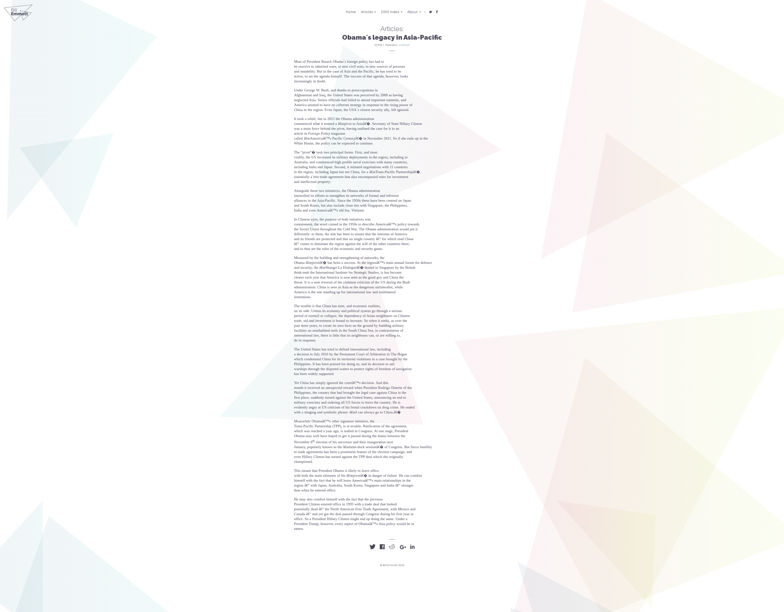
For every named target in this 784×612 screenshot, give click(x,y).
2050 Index (390, 12)
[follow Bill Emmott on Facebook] (437, 11)
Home (351, 12)
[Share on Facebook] (382, 546)
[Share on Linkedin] (412, 546)
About (412, 12)
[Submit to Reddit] (392, 546)
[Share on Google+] (402, 547)
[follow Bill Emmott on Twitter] (430, 11)
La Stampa (404, 45)
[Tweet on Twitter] (373, 546)
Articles (367, 12)
